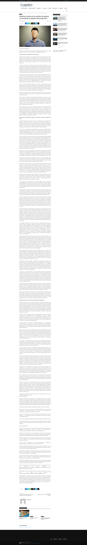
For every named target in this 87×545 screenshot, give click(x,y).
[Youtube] (67, 0)
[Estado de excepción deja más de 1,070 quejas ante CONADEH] (55, 39)
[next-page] (21, 521)
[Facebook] (64, 0)
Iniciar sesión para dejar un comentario (25, 527)
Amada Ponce (29, 499)
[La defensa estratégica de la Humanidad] (35, 513)
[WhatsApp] (30, 23)
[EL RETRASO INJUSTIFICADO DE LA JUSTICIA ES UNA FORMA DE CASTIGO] (46, 513)
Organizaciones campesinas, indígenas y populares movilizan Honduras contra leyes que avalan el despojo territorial (62, 19)
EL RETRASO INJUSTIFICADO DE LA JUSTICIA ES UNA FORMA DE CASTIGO (45, 519)
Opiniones (21, 14)
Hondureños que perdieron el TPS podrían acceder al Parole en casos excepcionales (62, 34)
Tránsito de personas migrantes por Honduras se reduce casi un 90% (63, 43)
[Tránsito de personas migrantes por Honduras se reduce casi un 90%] (55, 43)
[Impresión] (34, 23)
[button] (67, 10)
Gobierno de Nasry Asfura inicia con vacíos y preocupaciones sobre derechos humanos (63, 29)
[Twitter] (65, 0)
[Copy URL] (38, 23)
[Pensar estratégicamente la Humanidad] (24, 513)
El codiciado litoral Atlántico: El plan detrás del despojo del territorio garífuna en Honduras (62, 24)
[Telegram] (36, 23)
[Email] (32, 23)
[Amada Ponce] (19, 21)
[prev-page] (19, 521)
